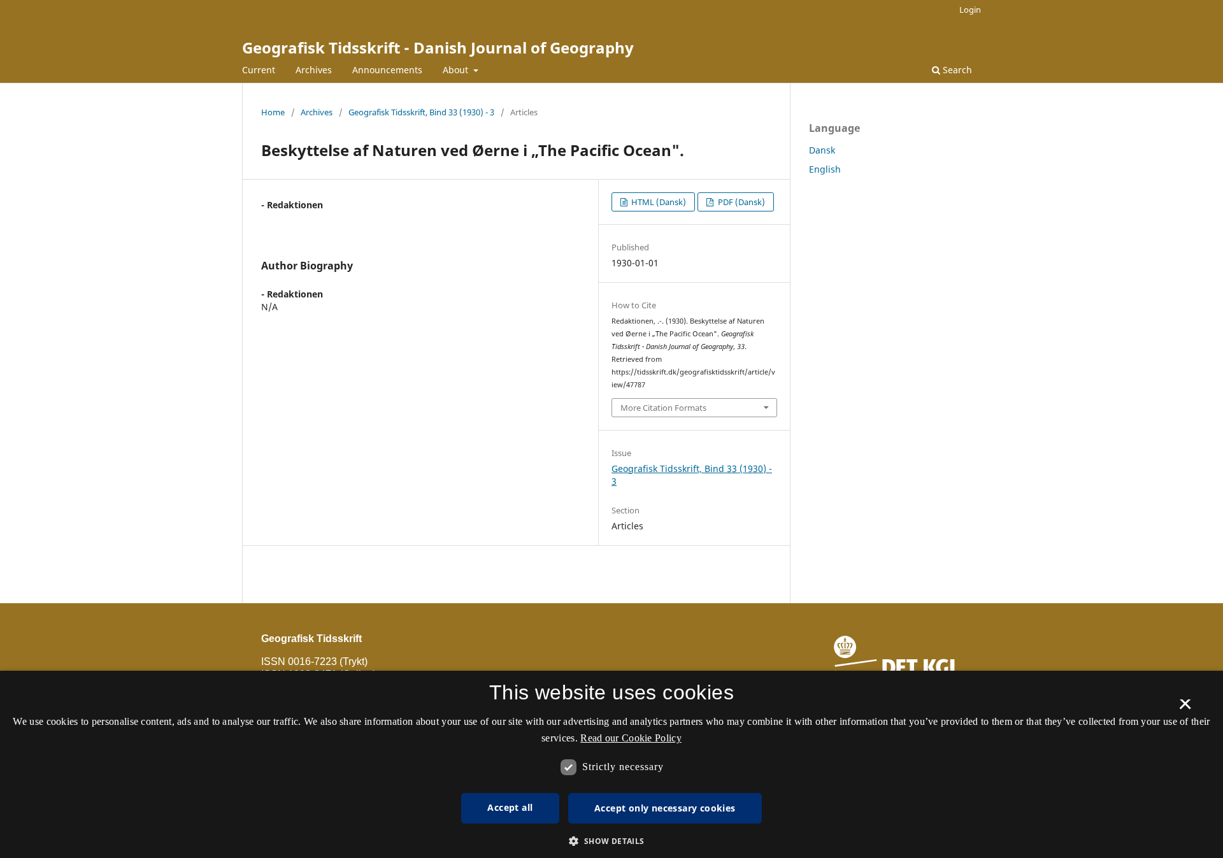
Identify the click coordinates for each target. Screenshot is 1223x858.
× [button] (1185, 708)
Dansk (822, 150)
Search (956, 70)
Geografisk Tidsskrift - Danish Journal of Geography (438, 47)
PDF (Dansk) (740, 202)
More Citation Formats (663, 407)
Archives (314, 70)
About (457, 70)
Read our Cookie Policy (631, 738)
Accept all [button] (510, 807)
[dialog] (611, 764)
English (825, 169)
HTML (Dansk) (657, 202)
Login (970, 9)
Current (258, 70)
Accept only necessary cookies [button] (665, 808)
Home (273, 112)
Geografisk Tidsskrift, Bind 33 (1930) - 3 (421, 112)
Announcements (387, 70)
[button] (611, 841)
